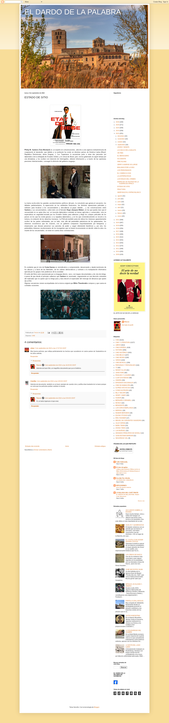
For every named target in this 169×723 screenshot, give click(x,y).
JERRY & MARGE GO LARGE (127, 164)
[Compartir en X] (57, 333)
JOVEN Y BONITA (123, 147)
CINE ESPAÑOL (120, 347)
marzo (120, 210)
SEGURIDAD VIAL (121, 438)
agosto (120, 196)
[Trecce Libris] (116, 684)
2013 (118, 243)
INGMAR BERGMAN (122, 413)
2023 (118, 130)
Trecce (38, 365)
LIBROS (118, 345)
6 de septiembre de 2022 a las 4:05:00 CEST (52, 381)
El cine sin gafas (122, 467)
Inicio (67, 446)
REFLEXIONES (121, 485)
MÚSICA (118, 403)
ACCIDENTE (121, 159)
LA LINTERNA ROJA (124, 176)
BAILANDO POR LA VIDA (125, 167)
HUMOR (118, 398)
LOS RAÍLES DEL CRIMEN (126, 179)
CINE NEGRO (120, 357)
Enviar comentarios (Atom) (43, 450)
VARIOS (118, 360)
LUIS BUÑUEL (120, 430)
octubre (120, 142)
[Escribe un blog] (55, 333)
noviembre (121, 139)
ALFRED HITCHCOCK (123, 388)
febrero (120, 213)
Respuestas (37, 361)
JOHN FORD (119, 373)
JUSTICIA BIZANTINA (133, 615)
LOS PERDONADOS (124, 170)
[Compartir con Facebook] (60, 333)
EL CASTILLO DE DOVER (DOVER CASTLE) (134, 540)
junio (119, 202)
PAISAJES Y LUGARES (123, 375)
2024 (118, 128)
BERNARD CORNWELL (123, 400)
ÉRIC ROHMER (120, 418)
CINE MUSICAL (120, 362)
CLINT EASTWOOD (122, 378)
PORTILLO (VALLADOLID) (134, 601)
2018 (118, 228)
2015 (118, 237)
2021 (118, 220)
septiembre (121, 145)
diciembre (121, 136)
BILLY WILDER (120, 393)
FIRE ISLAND (121, 161)
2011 (118, 248)
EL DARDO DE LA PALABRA (72, 12)
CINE (33, 335)
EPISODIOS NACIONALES (124, 383)
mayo (120, 204)
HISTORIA (118, 350)
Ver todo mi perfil (127, 325)
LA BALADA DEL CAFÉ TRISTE (127, 493)
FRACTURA (121, 189)
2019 (118, 225)
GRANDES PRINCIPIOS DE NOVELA (128, 433)
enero (120, 216)
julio (119, 199)
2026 (118, 122)
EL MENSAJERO (123, 156)
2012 (118, 246)
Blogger (96, 707)
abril (119, 207)
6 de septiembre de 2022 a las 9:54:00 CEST (60, 398)
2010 (118, 251)
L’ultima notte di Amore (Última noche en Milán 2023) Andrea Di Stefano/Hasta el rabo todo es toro (128, 471)
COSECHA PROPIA (122, 390)
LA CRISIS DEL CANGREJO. (125, 480)
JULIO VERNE (120, 423)
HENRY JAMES (120, 395)
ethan (32, 348)
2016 (118, 234)
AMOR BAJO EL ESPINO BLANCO (129, 192)
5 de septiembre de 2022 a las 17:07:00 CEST (50, 348)
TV (116, 367)
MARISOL (118, 410)
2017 (118, 231)
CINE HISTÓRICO (121, 352)
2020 (118, 222)
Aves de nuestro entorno (123, 487)
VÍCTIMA (120, 153)
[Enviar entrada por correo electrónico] (48, 332)
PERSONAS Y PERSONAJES (125, 365)
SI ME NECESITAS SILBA (134, 569)
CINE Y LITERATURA (122, 342)
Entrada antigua (100, 446)
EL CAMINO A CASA (124, 173)
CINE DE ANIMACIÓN (122, 385)
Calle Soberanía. (122, 462)
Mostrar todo (141, 501)
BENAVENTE (119, 405)
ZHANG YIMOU (120, 428)
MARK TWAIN (120, 425)
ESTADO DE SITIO (123, 186)
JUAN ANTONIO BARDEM (124, 435)
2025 (118, 125)
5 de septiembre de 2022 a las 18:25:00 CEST (60, 365)
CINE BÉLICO (120, 355)
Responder (34, 356)
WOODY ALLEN (120, 370)
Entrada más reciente (32, 446)
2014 (118, 240)
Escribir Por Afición (123, 478)
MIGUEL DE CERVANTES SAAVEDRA (128, 420)
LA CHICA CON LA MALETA (126, 150)
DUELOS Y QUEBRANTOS (135, 525)
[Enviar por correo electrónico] (52, 333)
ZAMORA (118, 380)
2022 (118, 133)
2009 (118, 254)
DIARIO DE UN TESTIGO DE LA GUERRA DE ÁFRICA (128, 182)
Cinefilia (33, 381)
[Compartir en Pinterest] (62, 333)
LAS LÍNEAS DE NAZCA (134, 554)
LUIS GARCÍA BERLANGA (124, 408)
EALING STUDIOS (121, 415)
